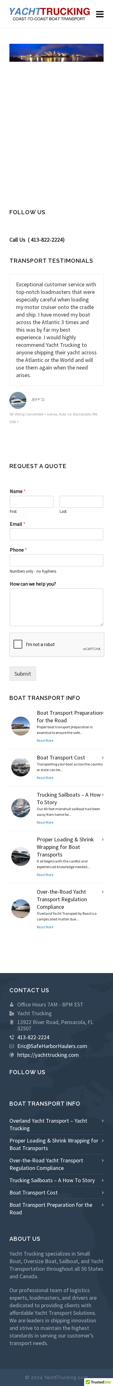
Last (63, 511)
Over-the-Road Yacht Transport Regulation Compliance (62, 899)
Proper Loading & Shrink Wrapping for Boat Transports (65, 847)
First (13, 511)
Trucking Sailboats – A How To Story (52, 1180)
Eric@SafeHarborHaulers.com (52, 1046)
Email (17, 524)
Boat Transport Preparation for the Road (50, 1208)
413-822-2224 (33, 1037)
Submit (22, 673)
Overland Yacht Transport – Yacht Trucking (48, 1124)
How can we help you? (33, 584)
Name (18, 491)
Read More (45, 740)
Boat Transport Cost (61, 757)
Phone (18, 550)
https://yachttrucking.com (48, 1054)
